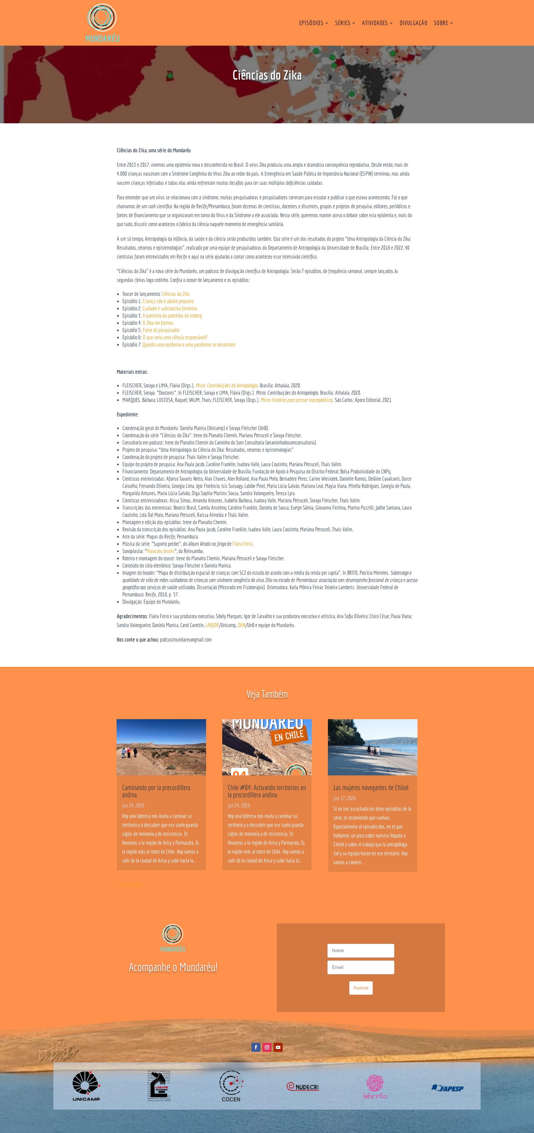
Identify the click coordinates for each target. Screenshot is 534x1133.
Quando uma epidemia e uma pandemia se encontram (189, 344)
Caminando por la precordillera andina (156, 791)
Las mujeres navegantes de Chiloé (371, 787)
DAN (241, 625)
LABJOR (212, 625)
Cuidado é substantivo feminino (170, 308)
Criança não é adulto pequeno (168, 301)
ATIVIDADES (375, 22)
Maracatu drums (161, 551)
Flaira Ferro (242, 543)
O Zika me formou (158, 322)
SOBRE (441, 22)
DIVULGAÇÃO (414, 22)
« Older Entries (129, 884)
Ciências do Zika (175, 294)
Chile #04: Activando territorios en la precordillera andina (267, 791)
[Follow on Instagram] (267, 1047)
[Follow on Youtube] (278, 1047)
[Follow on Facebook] (255, 1047)
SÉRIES (342, 22)
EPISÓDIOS (311, 22)
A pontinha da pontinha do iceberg (172, 315)
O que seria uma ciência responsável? (175, 337)
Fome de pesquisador (161, 330)
